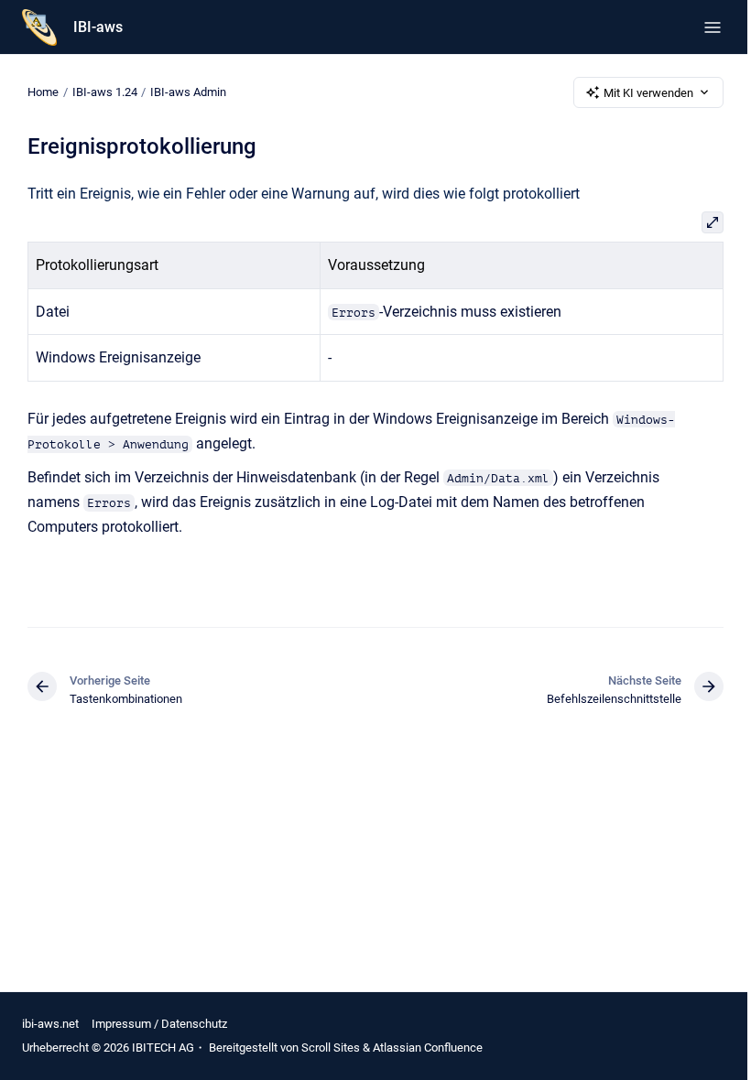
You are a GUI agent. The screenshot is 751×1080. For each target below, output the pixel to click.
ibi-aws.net (50, 1024)
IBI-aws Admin (188, 92)
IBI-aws (98, 27)
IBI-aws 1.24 (104, 92)
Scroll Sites (330, 1047)
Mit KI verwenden (648, 93)
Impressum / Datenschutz (159, 1024)
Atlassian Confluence (428, 1047)
